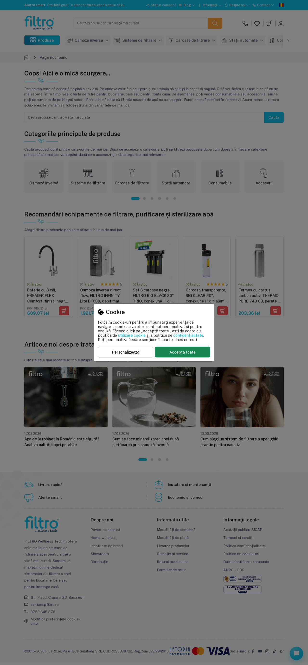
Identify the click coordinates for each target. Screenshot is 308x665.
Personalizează (125, 352)
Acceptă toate (182, 352)
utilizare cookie (132, 335)
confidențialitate (188, 335)
